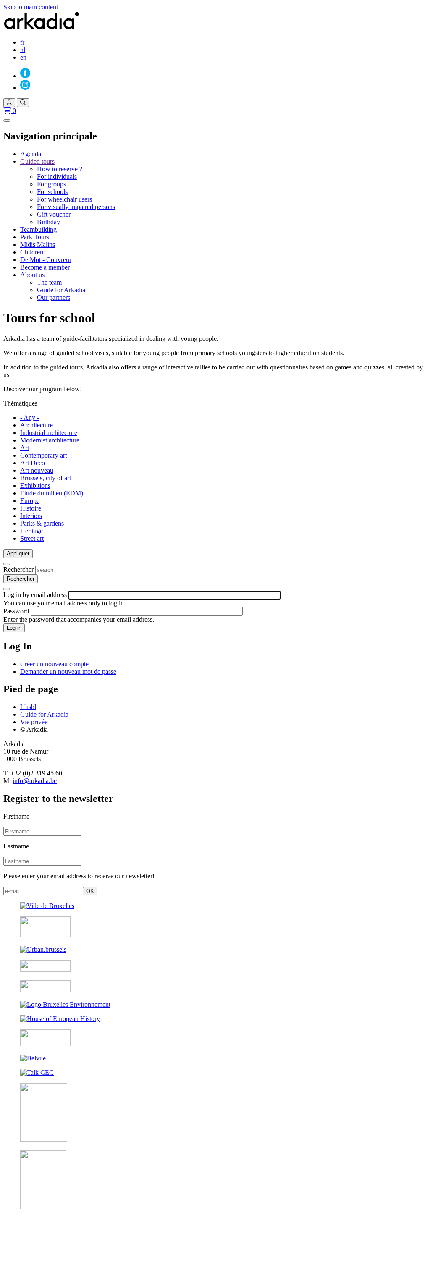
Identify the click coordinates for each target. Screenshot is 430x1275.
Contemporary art (43, 455)
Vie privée (33, 721)
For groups (51, 184)
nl (22, 49)
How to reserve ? (59, 169)
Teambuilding (38, 229)
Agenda (30, 153)
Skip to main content (30, 6)
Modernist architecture (49, 440)
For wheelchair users (64, 199)
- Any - (29, 417)
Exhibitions (35, 485)
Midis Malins (37, 244)
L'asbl (28, 706)
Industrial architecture (48, 432)
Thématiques (20, 403)
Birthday (48, 221)
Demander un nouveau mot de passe (68, 671)
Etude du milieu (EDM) (51, 493)
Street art (32, 538)
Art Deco (32, 462)
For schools (52, 191)
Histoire (30, 508)
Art (24, 447)
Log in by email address (35, 594)
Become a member (45, 267)
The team (49, 282)
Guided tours (37, 161)
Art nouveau (36, 470)
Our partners (53, 297)
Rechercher (18, 569)
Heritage (31, 530)
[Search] (23, 102)
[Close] (6, 564)
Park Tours (34, 237)
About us (32, 274)
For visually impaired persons (76, 206)
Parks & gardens (42, 523)
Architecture (36, 425)
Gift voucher (54, 214)
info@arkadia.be (35, 780)
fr (22, 42)
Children (31, 252)
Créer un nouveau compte (54, 664)
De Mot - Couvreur (45, 259)
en (23, 57)
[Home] (41, 27)
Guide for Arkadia (61, 289)
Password (16, 611)
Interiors (31, 515)
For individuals (57, 176)
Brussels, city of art (45, 478)
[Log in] (9, 102)
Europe (29, 500)
